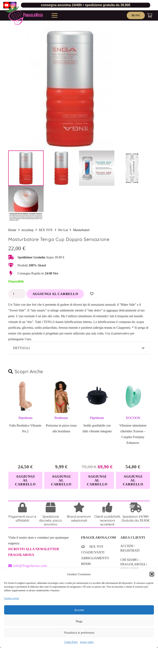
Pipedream (25, 418)
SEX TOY (46, 230)
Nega (79, 621)
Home (12, 230)
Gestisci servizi (11, 598)
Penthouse (61, 418)
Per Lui (63, 230)
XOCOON (133, 418)
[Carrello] (150, 15)
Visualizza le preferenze (79, 632)
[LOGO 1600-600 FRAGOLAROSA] (23, 15)
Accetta (79, 610)
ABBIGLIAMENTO (95, 558)
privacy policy (87, 642)
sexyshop (27, 230)
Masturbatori (81, 230)
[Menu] (54, 15)
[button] (152, 574)
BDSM (86, 564)
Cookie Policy (71, 642)
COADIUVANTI (92, 552)
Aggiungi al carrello (55, 294)
